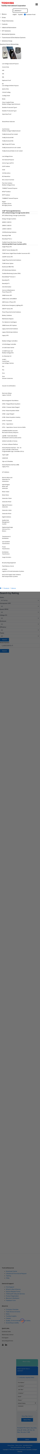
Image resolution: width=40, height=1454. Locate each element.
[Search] (26, 11)
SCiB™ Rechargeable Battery (11, 211)
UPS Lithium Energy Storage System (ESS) (15, 213)
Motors (13, 588)
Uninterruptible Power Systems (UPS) (14, 244)
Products (6, 588)
